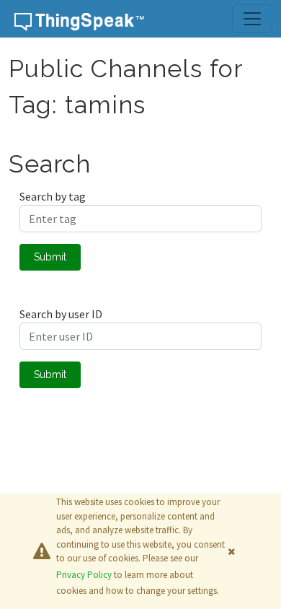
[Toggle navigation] (252, 18)
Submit (50, 257)
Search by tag (52, 196)
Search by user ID (60, 314)
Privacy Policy (84, 575)
